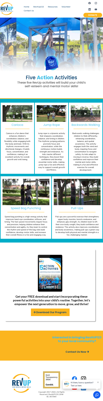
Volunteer (66, 7)
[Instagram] (96, 3)
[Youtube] (96, 9)
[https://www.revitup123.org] (7, 8)
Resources (53, 7)
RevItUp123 (38, 7)
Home (26, 7)
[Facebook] (89, 3)
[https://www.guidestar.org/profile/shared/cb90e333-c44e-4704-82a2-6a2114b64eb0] (51, 380)
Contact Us (29, 11)
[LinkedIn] (89, 9)
